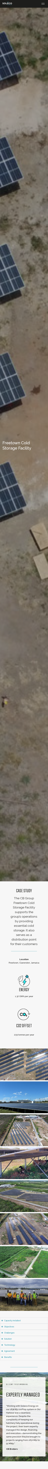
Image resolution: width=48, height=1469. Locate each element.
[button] (43, 3)
